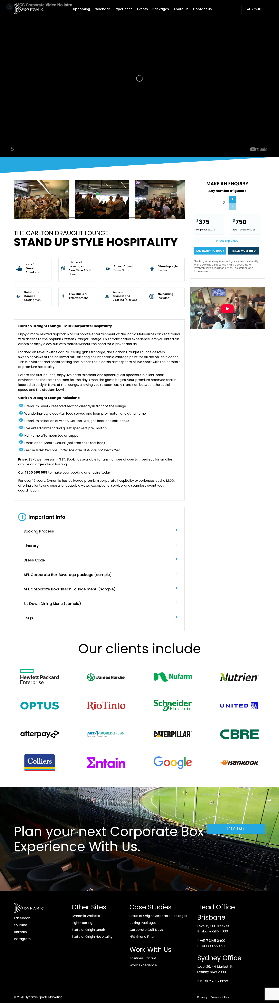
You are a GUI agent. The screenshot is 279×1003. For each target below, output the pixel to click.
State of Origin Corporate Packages (158, 915)
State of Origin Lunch (88, 929)
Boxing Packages (142, 922)
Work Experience (143, 965)
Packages (160, 9)
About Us (181, 9)
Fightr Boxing (82, 922)
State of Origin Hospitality (92, 936)
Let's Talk (253, 9)
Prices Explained (227, 241)
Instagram (22, 939)
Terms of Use (219, 997)
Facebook (22, 918)
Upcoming (81, 9)
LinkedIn (20, 932)
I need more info (244, 250)
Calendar (102, 9)
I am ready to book (210, 250)
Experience (124, 9)
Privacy (202, 997)
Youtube (20, 925)
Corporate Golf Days (146, 929)
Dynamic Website (86, 915)
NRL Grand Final (141, 936)
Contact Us (202, 9)
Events (142, 9)
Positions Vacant (142, 958)
